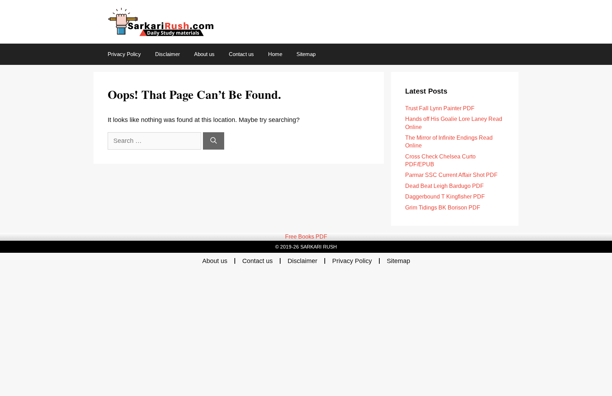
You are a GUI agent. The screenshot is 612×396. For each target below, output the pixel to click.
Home (275, 54)
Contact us (241, 54)
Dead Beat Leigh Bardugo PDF (444, 186)
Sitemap (306, 54)
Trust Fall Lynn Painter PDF (440, 108)
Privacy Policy (124, 54)
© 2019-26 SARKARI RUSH (306, 247)
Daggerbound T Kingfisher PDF (445, 197)
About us (204, 54)
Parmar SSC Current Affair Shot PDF (451, 175)
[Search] (213, 141)
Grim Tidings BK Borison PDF (442, 208)
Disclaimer (167, 54)
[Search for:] (155, 140)
